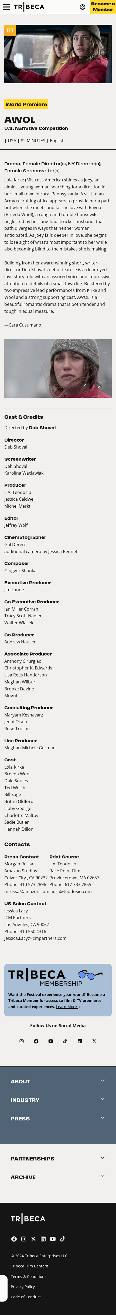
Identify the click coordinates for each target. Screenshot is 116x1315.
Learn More (67, 1006)
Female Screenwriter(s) (31, 171)
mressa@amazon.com (26, 891)
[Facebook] (36, 1041)
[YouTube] (51, 1041)
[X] (94, 1041)
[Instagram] (21, 1041)
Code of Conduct (26, 1296)
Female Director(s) (44, 164)
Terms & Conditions (28, 1276)
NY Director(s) (84, 164)
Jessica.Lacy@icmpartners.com (35, 938)
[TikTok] (65, 1041)
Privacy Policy (23, 1286)
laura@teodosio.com (70, 891)
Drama (12, 164)
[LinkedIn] (80, 1041)
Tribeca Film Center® (30, 1266)
